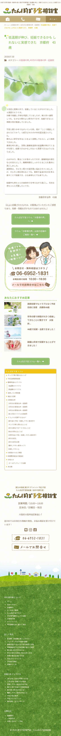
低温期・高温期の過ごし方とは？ (18, 638)
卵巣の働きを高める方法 (15, 656)
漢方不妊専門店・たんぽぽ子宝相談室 (34, 730)
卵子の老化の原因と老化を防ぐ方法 (19, 653)
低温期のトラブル (15, 386)
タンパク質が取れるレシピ (17, 375)
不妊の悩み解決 (12, 695)
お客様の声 (24, 60)
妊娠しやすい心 (14, 449)
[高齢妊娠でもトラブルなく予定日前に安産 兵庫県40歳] (12, 307)
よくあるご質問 (12, 610)
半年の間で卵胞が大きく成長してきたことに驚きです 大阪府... (41, 320)
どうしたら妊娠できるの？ (17, 417)
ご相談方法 (11, 718)
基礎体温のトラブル (15, 382)
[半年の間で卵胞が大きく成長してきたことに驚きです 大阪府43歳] (12, 320)
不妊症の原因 (11, 661)
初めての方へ (11, 604)
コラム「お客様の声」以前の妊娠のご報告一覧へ (30, 233)
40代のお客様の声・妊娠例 (42, 60)
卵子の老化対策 (14, 442)
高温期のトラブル (15, 389)
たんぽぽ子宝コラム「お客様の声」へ (30, 219)
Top (57, 732)
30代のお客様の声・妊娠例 (18, 407)
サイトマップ (11, 621)
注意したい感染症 (14, 393)
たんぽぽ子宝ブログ (14, 613)
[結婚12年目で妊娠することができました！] (12, 345)
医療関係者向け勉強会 (15, 456)
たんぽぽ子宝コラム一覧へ (29, 361)
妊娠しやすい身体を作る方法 (17, 684)
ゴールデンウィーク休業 (17, 463)
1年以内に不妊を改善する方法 (17, 678)
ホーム (9, 601)
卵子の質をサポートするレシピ (19, 428)
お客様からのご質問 (15, 452)
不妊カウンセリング (14, 658)
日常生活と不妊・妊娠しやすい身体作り (23, 435)
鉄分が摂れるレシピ (16, 431)
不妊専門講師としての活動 (16, 616)
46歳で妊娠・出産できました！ (41, 329)
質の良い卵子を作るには (15, 650)
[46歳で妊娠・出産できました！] (12, 332)
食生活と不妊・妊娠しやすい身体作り (22, 421)
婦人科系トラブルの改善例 (18, 414)
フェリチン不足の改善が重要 (17, 641)
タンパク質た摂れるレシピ (18, 424)
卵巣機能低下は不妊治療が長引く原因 (20, 647)
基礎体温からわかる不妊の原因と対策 (20, 644)
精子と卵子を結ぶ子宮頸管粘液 (18, 687)
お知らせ (11, 460)
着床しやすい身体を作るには (17, 693)
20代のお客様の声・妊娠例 (18, 403)
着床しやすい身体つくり (17, 445)
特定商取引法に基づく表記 (16, 624)
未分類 (10, 467)
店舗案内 (10, 607)
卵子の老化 (12, 438)
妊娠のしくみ (11, 664)
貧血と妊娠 (11, 396)
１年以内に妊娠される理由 (16, 681)
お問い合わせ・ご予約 (15, 721)
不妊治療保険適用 (14, 379)
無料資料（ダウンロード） (16, 701)
